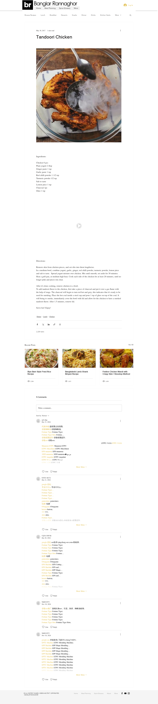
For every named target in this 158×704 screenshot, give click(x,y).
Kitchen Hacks (105, 15)
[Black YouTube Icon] (125, 693)
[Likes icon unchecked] (43, 471)
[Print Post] (60, 324)
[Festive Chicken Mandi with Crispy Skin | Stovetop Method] (116, 358)
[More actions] (120, 30)
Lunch (43, 15)
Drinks (93, 15)
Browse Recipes (30, 15)
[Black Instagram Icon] (128, 693)
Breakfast (53, 15)
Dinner (84, 15)
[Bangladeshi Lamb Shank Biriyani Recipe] (79, 358)
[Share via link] (54, 324)
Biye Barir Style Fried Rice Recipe (39, 372)
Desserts (64, 15)
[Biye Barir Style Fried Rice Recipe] (41, 358)
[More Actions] (120, 421)
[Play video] (79, 226)
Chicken (52, 316)
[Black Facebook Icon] (122, 693)
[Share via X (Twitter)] (43, 324)
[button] (130, 15)
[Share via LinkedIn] (49, 324)
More (117, 15)
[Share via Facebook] (37, 324)
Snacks (74, 15)
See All (131, 344)
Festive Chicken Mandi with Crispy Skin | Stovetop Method (116, 372)
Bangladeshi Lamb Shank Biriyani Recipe (76, 372)
